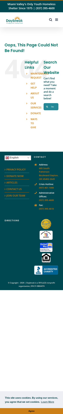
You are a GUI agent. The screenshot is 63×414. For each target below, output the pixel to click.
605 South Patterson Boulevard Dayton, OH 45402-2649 (48, 173)
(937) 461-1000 (46, 187)
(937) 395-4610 (46, 208)
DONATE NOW (15, 176)
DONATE (36, 113)
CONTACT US (14, 189)
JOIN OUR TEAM (15, 195)
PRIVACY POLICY (16, 169)
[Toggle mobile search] (50, 19)
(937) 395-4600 (45, 8)
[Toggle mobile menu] (56, 19)
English (14, 157)
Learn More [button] (47, 402)
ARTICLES (11, 182)
